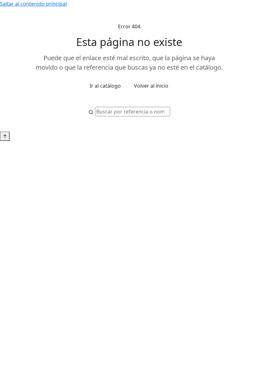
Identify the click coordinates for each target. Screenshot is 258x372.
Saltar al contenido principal (33, 3)
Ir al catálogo (105, 85)
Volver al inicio (151, 85)
